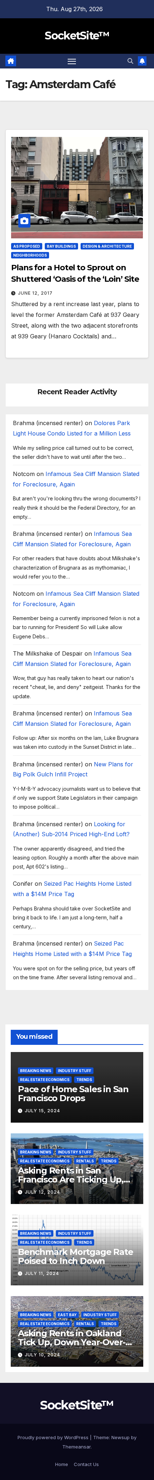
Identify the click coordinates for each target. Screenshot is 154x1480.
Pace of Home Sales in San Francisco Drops (73, 1093)
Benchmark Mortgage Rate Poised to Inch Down (75, 1256)
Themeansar (76, 1447)
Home (61, 1464)
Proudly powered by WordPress (54, 1437)
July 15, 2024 (42, 1110)
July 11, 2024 (42, 1273)
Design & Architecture (107, 246)
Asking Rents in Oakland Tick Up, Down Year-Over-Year (71, 1342)
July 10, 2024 (42, 1354)
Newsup (120, 1437)
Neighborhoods (30, 255)
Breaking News (35, 1071)
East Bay (67, 1315)
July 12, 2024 (42, 1192)
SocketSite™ (77, 35)
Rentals (85, 1161)
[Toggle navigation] (72, 61)
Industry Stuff (74, 1071)
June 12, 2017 (35, 293)
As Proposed (26, 246)
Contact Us (86, 1464)
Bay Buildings (61, 246)
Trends (84, 1079)
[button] (130, 61)
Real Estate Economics (44, 1079)
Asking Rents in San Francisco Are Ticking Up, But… (71, 1179)
